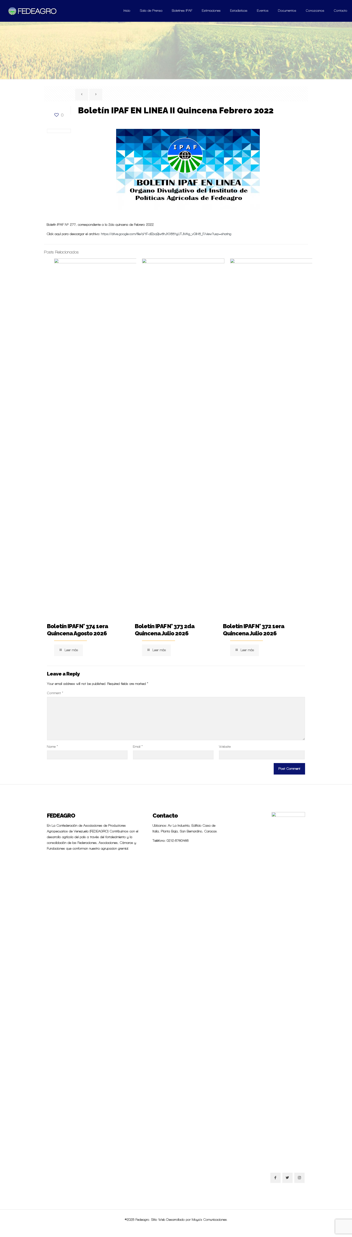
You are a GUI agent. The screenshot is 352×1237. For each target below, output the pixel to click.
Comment (55, 693)
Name (52, 746)
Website (225, 746)
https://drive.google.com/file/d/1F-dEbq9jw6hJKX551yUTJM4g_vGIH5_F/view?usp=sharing (166, 234)
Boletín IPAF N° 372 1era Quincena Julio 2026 (253, 630)
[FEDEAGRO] (32, 11)
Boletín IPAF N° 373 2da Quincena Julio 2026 (164, 630)
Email (138, 746)
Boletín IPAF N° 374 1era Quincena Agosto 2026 (77, 630)
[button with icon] (275, 1178)
